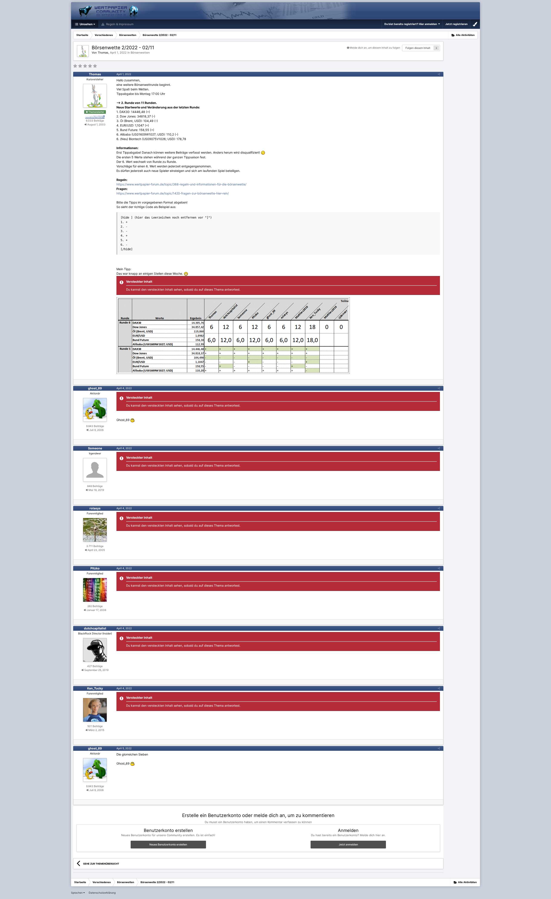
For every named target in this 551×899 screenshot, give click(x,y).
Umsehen (86, 24)
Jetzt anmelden (348, 844)
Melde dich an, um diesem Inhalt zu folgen (375, 47)
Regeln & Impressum (119, 24)
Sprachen (77, 892)
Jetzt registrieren (456, 24)
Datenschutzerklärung (102, 892)
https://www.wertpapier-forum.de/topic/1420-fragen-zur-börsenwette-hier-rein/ (172, 193)
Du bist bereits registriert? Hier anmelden (411, 24)
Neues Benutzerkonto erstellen (168, 844)
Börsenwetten (140, 52)
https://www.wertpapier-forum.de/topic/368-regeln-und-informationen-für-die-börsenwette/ (181, 184)
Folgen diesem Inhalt (418, 47)
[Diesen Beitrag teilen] (439, 74)
